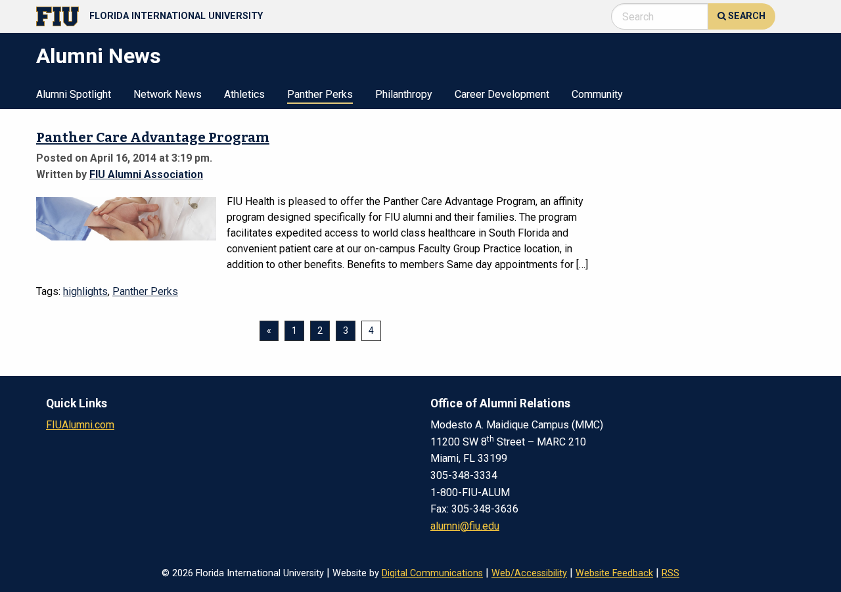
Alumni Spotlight (73, 95)
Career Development (502, 95)
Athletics (244, 95)
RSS (670, 573)
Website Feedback (614, 573)
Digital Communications (432, 573)
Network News (167, 95)
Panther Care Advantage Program (152, 137)
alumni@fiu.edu (464, 526)
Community (597, 95)
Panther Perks (320, 95)
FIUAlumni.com (80, 425)
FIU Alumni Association (146, 174)
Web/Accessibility (529, 573)
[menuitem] (73, 93)
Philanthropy (403, 95)
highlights (85, 291)
